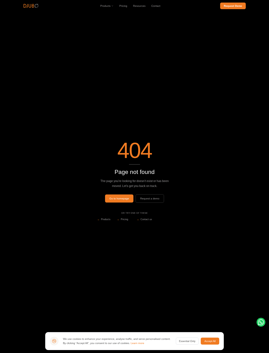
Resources (139, 5)
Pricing (123, 5)
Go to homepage (119, 198)
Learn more (137, 343)
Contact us (144, 219)
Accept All (210, 341)
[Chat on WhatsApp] (261, 322)
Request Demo (233, 5)
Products (105, 5)
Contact (155, 5)
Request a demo (149, 198)
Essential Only (187, 341)
